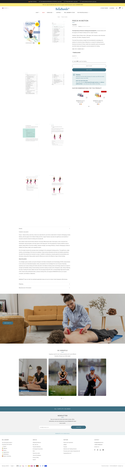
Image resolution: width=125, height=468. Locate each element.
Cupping (58, 12)
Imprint (34, 459)
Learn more (59, 1)
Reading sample (76, 52)
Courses (112, 8)
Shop (37, 12)
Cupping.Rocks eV (67, 453)
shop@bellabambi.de (98, 442)
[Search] (122, 8)
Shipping (79, 26)
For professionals (82, 12)
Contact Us (96, 446)
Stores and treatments (68, 442)
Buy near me (35, 444)
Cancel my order (36, 453)
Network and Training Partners (70, 448)
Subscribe (78, 427)
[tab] (88, 106)
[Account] (116, 8)
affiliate (65, 444)
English (5, 8)
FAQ (34, 451)
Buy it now (89, 69)
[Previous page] (72, 95)
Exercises (49, 12)
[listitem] (32, 1)
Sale (43, 12)
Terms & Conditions (37, 455)
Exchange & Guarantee (38, 448)
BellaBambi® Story (69, 12)
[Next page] (106, 95)
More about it (7, 322)
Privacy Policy (36, 457)
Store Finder (104, 8)
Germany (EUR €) (5, 465)
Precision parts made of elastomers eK (71, 451)
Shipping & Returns (37, 442)
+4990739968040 (98, 444)
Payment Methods (37, 446)
